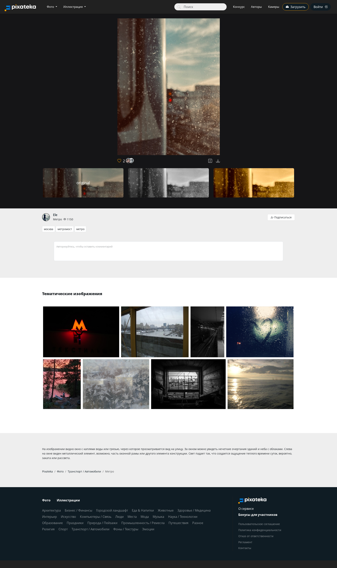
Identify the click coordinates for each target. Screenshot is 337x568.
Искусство (68, 516)
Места (132, 516)
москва (48, 229)
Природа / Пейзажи (102, 523)
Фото (51, 7)
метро (80, 229)
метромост (65, 229)
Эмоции (148, 529)
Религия (48, 529)
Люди (119, 516)
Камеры (273, 7)
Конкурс (239, 7)
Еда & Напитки (143, 510)
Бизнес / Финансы (78, 510)
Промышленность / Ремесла (143, 523)
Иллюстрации (68, 500)
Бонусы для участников (257, 515)
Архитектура (51, 510)
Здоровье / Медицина (194, 510)
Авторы (256, 7)
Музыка (158, 516)
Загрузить (297, 7)
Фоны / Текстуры (125, 529)
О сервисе (246, 508)
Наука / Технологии (182, 516)
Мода (145, 516)
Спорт (63, 529)
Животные (166, 510)
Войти (318, 7)
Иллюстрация (73, 7)
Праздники (75, 523)
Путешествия (178, 523)
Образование (52, 523)
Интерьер (49, 516)
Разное (197, 523)
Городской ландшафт (112, 510)
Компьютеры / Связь (95, 516)
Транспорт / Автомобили (90, 529)
